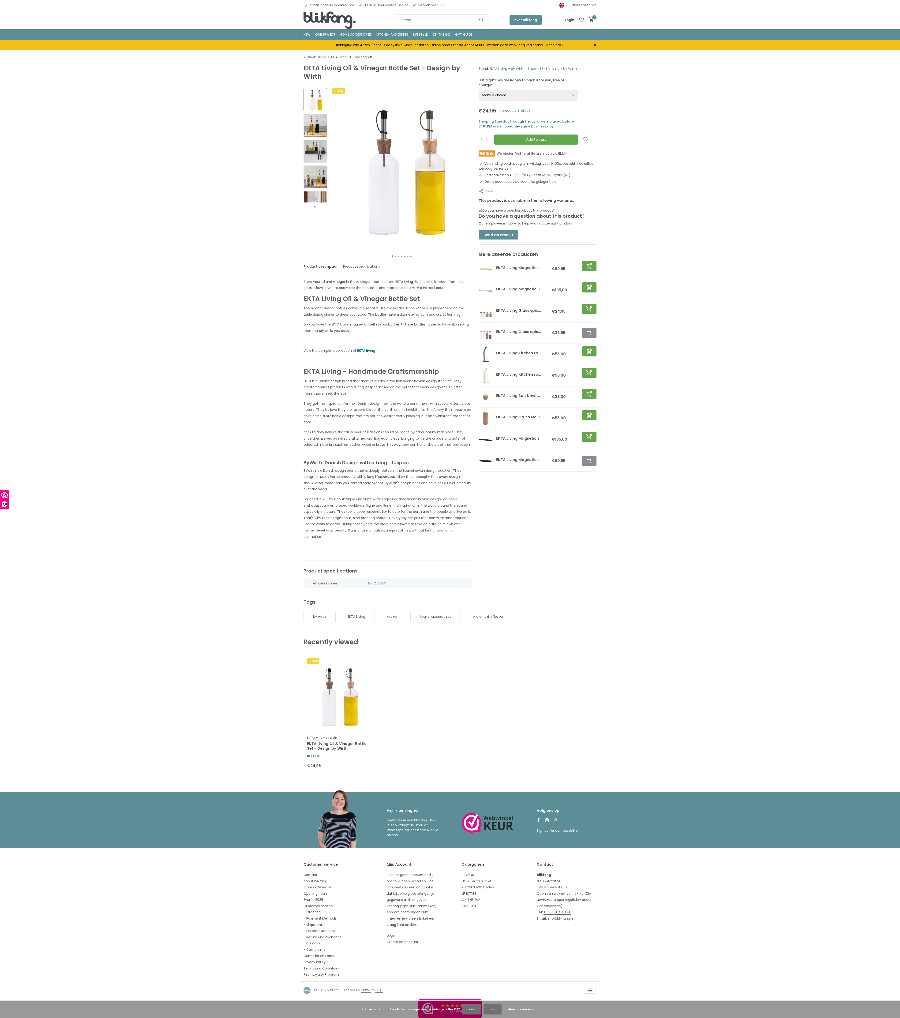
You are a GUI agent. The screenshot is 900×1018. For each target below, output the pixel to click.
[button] (392, 256)
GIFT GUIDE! (464, 34)
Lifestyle (420, 34)
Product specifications (361, 266)
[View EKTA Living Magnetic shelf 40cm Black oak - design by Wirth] (486, 461)
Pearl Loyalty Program (321, 974)
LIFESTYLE (469, 893)
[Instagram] (547, 820)
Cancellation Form (319, 956)
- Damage (312, 943)
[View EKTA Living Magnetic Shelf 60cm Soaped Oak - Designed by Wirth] (486, 290)
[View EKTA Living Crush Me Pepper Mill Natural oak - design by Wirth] (486, 418)
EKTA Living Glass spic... (518, 310)
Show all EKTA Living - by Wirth (552, 68)
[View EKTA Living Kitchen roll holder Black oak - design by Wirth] (486, 354)
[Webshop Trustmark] (487, 823)
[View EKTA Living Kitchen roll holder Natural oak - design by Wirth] (486, 375)
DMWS (366, 990)
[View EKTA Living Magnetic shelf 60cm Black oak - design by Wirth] (486, 439)
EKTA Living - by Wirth (507, 68)
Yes (471, 1009)
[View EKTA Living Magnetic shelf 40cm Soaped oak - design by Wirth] (486, 269)
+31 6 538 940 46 (557, 912)
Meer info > (555, 45)
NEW (307, 34)
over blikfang (525, 20)
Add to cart (536, 139)
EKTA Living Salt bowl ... (518, 395)
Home (322, 57)
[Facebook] (538, 820)
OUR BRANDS (325, 34)
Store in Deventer (318, 887)
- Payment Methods (320, 918)
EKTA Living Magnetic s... (519, 267)
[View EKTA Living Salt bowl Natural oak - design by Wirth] (486, 397)
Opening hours (316, 893)
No (493, 1009)
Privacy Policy (315, 962)
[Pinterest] (555, 820)
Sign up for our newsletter (558, 830)
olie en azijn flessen (488, 616)
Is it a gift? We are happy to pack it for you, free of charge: (521, 82)
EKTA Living (356, 616)
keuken (392, 616)
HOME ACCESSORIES (356, 34)
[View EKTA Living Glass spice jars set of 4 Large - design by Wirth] (486, 333)
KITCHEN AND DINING (392, 34)
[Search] (481, 20)
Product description (321, 266)
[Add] (589, 266)
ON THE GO (441, 34)
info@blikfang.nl (561, 918)
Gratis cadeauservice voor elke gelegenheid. (520, 181)
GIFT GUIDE (470, 906)
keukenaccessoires (435, 616)
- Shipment (313, 924)
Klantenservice (584, 5)
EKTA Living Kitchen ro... (518, 353)
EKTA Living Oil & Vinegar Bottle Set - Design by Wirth (337, 746)
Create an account (402, 941)
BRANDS (468, 874)
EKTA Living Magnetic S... (519, 289)
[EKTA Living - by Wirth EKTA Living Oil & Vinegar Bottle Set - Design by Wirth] (337, 695)
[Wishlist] (581, 19)
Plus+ (379, 990)
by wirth (319, 616)
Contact (310, 874)
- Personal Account (319, 930)
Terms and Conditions (322, 968)
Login (391, 935)
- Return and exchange (323, 937)
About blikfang (315, 881)
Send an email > (499, 235)
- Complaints (314, 949)
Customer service (318, 906)
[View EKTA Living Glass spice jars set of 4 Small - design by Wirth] (486, 311)
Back (312, 57)
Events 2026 (313, 899)
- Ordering (312, 912)
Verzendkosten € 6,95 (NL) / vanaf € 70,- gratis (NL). (527, 175)
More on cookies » (520, 1009)
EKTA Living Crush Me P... (519, 417)
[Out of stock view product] (589, 333)
